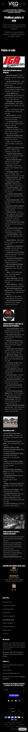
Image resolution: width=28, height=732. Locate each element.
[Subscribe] (23, 690)
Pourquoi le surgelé (8, 609)
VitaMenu (13, 722)
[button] (3, 4)
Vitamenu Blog (7, 630)
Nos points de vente (8, 619)
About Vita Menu (7, 602)
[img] (14, 570)
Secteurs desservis (8, 623)
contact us (5, 633)
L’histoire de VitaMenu (9, 605)
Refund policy (12, 724)
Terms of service (10, 726)
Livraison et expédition (9, 616)
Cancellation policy (14, 729)
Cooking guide (7, 612)
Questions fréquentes (9, 626)
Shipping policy (19, 726)
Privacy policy (20, 724)
